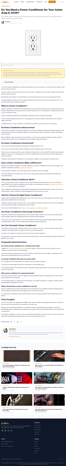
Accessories (39, 1)
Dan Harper (7, 21)
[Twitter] (8, 430)
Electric (22, 1)
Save (33, 42)
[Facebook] (2, 430)
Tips (46, 1)
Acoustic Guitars (37, 425)
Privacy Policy (37, 448)
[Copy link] (21, 322)
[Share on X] (14, 322)
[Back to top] (62, 464)
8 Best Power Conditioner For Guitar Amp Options (34, 208)
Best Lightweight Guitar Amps (7, 441)
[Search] (61, 2)
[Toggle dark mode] (63, 2)
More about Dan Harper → (14, 336)
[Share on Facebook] (11, 322)
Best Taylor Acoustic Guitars (7, 446)
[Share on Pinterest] (17, 322)
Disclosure (36, 450)
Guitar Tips (36, 434)
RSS (64, 458)
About (35, 443)
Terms (35, 452)
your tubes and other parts (26, 167)
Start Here (52, 1)
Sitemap (60, 458)
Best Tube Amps (4, 443)
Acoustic (16, 1)
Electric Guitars (37, 427)
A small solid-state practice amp (16, 248)
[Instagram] (11, 430)
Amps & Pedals (30, 1)
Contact (36, 446)
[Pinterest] (5, 430)
